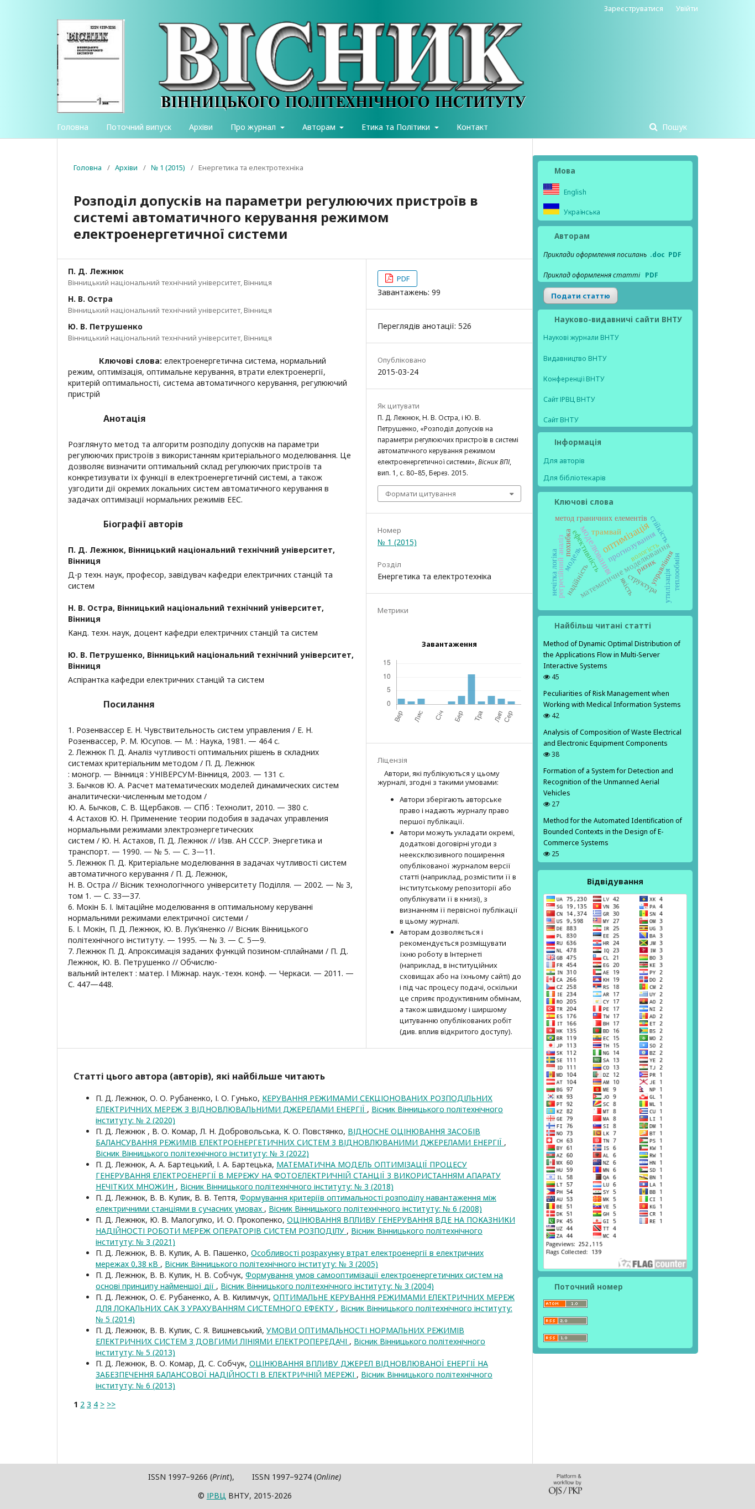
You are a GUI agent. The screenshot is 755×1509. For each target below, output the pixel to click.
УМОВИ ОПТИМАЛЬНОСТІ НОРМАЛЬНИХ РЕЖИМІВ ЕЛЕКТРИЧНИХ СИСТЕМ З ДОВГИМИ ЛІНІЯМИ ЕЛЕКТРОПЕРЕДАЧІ (280, 1335)
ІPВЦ (216, 1495)
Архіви (201, 127)
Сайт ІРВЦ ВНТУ (569, 399)
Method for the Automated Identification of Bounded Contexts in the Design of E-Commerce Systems (612, 831)
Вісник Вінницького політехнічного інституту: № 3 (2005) (271, 1264)
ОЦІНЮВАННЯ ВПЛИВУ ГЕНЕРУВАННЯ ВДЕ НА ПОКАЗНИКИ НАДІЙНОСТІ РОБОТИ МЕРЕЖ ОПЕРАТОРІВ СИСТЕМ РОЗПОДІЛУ (305, 1225)
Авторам (320, 127)
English (574, 192)
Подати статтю (580, 296)
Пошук (673, 127)
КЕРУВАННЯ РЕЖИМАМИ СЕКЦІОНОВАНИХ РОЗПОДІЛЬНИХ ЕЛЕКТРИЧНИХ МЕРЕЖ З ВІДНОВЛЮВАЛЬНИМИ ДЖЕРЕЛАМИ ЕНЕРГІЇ (294, 1103)
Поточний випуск (138, 127)
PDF (402, 279)
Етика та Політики (396, 127)
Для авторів (564, 460)
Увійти (687, 8)
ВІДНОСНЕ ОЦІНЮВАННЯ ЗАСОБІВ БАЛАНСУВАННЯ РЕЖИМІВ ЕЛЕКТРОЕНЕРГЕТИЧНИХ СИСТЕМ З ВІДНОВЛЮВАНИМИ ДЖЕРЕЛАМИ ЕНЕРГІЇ (300, 1137)
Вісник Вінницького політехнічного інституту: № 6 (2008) (375, 1208)
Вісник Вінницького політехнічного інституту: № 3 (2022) (202, 1153)
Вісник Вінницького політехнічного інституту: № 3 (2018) (287, 1186)
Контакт (472, 127)
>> (111, 1404)
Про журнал (254, 127)
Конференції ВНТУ (574, 379)
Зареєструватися (633, 8)
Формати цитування (420, 494)
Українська (581, 212)
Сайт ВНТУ (561, 420)
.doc (657, 254)
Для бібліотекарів (574, 478)
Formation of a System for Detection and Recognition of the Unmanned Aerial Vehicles (608, 782)
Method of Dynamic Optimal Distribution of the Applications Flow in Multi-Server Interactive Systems (611, 654)
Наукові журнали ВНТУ (581, 337)
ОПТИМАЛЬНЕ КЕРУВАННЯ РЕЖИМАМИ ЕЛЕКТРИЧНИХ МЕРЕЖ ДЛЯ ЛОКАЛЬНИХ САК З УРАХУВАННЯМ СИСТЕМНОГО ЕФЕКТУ (305, 1302)
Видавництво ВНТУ (575, 358)
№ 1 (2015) (168, 167)
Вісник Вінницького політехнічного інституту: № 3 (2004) (327, 1286)
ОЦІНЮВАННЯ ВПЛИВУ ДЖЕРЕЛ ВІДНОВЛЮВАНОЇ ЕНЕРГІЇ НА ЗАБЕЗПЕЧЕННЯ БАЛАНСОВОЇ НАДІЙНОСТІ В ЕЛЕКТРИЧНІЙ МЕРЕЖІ (292, 1369)
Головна (72, 127)
